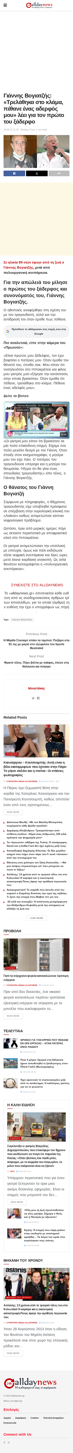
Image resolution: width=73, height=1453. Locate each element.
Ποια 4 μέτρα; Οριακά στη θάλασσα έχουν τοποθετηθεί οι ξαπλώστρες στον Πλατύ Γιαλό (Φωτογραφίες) (44, 1063)
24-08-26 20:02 (32, 1222)
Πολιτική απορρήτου (53, 1418)
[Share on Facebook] (14, 173)
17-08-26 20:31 (47, 985)
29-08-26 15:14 (24, 1171)
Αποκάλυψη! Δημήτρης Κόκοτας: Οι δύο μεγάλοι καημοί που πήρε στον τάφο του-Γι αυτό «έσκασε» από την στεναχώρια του (37, 854)
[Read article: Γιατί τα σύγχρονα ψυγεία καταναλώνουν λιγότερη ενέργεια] (36, 954)
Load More (36, 918)
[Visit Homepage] (39, 5)
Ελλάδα (10, 968)
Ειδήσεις (15, 1138)
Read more (15, 812)
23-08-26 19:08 (32, 1245)
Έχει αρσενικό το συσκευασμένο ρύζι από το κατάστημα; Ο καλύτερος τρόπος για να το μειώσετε (44, 1083)
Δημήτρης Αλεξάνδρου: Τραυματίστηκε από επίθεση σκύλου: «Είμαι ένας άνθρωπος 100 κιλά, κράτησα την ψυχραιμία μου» (37, 834)
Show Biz (11, 754)
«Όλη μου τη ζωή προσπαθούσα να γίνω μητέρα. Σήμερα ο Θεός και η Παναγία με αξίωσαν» (44, 1213)
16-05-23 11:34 (11, 129)
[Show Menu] (5, 5)
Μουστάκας (36, 688)
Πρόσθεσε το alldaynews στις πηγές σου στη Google (39, 331)
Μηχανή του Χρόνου (18, 1297)
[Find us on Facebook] (4, 1442)
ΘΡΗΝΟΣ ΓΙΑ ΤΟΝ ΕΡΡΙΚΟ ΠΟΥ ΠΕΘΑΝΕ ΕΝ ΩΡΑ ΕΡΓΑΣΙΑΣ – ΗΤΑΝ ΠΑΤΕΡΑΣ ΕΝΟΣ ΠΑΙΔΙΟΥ (44, 1043)
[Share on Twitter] (37, 173)
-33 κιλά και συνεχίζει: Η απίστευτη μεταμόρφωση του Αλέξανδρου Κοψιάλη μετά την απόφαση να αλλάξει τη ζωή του (37, 905)
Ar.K (12, 1171)
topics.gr (18, 1401)
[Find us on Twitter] (8, 1442)
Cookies (34, 1418)
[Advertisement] (36, 50)
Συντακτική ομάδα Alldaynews (22, 781)
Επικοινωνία (10, 1423)
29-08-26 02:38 (47, 1323)
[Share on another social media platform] (59, 173)
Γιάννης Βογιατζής (22, 619)
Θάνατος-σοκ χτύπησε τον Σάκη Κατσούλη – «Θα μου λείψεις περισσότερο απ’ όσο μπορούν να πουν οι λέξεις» (36, 866)
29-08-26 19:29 (47, 781)
